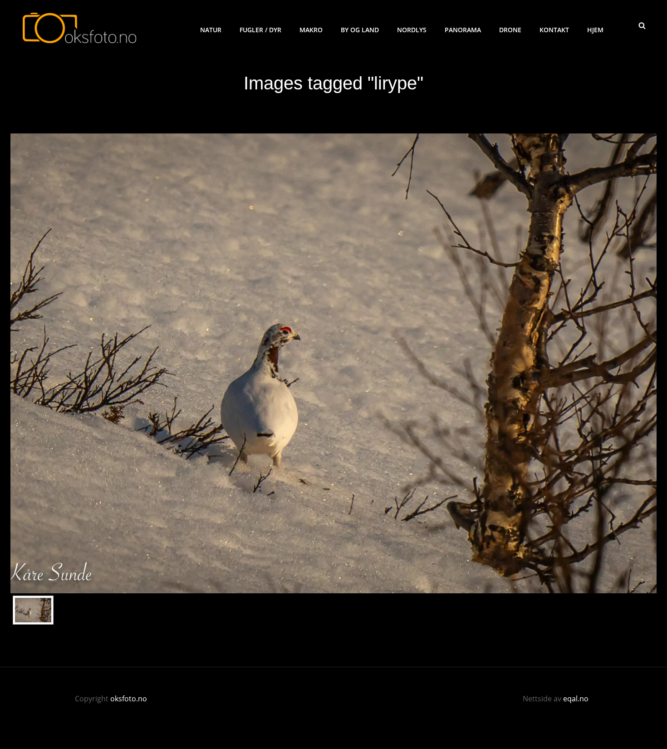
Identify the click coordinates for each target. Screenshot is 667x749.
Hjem (595, 29)
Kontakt (554, 29)
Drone (510, 29)
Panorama (463, 29)
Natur (210, 29)
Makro (311, 29)
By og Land (360, 29)
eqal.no (576, 699)
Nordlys (412, 29)
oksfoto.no (128, 699)
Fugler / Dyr (260, 29)
